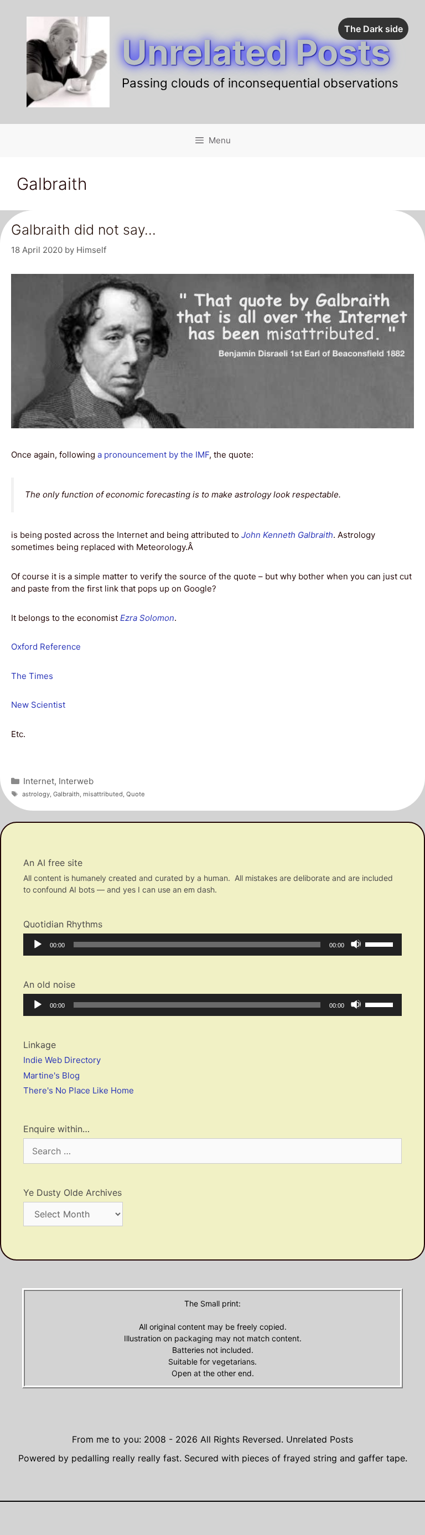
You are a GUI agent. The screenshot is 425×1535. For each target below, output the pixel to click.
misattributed (103, 794)
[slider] (380, 943)
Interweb (76, 781)
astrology (36, 794)
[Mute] (356, 944)
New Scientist (38, 704)
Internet (38, 781)
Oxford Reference (46, 646)
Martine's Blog (51, 1075)
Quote (135, 794)
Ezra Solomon (147, 618)
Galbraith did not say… (83, 229)
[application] (212, 945)
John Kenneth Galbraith (287, 535)
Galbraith (66, 794)
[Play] (37, 944)
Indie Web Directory (62, 1060)
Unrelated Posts (256, 52)
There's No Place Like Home (78, 1090)
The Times (32, 676)
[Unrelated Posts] (68, 61)
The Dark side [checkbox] (373, 28)
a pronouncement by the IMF (152, 454)
